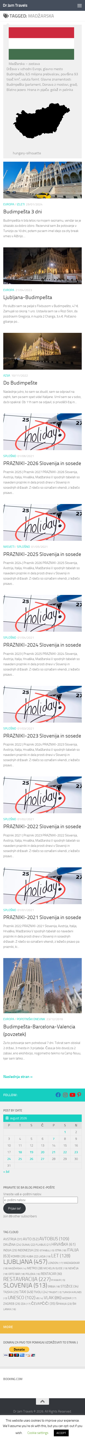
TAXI (26, 1292)
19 (31, 1152)
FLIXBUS (43, 1244)
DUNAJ (28, 1244)
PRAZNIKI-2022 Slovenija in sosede (42, 826)
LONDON (55, 1262)
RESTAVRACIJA (27, 1279)
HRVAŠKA (63, 1244)
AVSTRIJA (12, 1239)
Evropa (8, 204)
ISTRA (60, 1250)
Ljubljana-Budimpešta (27, 297)
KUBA (32, 1256)
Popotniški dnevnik (31, 1019)
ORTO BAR (16, 1274)
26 (31, 1159)
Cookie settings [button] (37, 1433)
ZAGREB (11, 1304)
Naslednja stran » (17, 1076)
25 (20, 1159)
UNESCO (21, 1297)
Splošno (9, 456)
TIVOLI (41, 1292)
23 (76, 1152)
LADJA (45, 1256)
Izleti (21, 204)
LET (60, 1256)
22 (65, 1152)
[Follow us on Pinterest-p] (79, 1094)
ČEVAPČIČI (43, 1304)
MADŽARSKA (17, 1268)
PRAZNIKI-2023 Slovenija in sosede (42, 736)
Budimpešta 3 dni (22, 212)
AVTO (31, 1239)
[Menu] (79, 5)
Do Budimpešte (20, 383)
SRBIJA (54, 1286)
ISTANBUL (46, 1250)
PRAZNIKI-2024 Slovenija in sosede (42, 645)
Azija (6, 375)
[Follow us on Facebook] (58, 1094)
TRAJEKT (55, 1292)
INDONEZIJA (28, 1250)
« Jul (6, 1172)
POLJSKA (33, 1274)
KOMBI (18, 1256)
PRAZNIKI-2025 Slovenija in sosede (42, 554)
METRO (35, 1268)
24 (9, 1159)
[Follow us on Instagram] (65, 1094)
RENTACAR (51, 1274)
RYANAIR (58, 1280)
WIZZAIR (69, 1298)
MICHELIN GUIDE (55, 1268)
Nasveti (8, 547)
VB (39, 1298)
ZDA (26, 1303)
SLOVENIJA (25, 1285)
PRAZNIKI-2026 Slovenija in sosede (42, 463)
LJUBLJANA (25, 1261)
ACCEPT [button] (61, 1433)
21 (53, 1152)
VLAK (52, 1297)
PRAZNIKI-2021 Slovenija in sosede (42, 917)
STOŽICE (69, 1286)
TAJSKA (11, 1292)
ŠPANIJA (64, 1303)
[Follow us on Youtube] (72, 1094)
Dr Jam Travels (15, 5)
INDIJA (10, 1250)
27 (42, 1159)
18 (20, 1152)
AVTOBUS (54, 1238)
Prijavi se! (14, 1208)
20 (42, 1152)
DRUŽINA (12, 1244)
